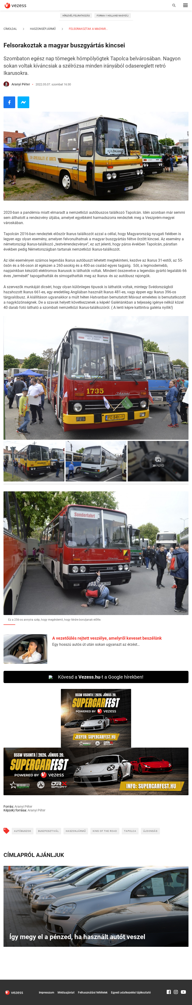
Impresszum (46, 992)
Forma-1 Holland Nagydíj (113, 15)
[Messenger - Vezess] (23, 102)
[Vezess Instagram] (176, 982)
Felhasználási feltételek (92, 992)
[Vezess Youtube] (183, 982)
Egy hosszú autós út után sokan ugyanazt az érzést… (96, 644)
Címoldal (10, 29)
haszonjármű (76, 831)
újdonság (150, 831)
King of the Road (105, 831)
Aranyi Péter (20, 84)
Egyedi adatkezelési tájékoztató (131, 992)
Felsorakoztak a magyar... (88, 29)
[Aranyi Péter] (6, 84)
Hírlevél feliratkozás (76, 15)
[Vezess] (20, 5)
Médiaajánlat (66, 992)
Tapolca (130, 831)
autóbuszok (22, 831)
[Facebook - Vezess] (9, 102)
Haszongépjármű (42, 29)
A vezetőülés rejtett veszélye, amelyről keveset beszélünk (107, 638)
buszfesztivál (48, 831)
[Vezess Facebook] (169, 982)
